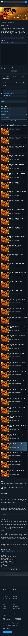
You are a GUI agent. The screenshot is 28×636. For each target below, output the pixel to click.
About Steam (5, 591)
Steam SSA (5, 594)
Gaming (18, 37)
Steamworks (5, 596)
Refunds (4, 615)
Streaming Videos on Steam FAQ (9, 502)
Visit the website (4, 111)
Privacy (4, 606)
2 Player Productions (10, 24)
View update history (5, 114)
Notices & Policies (6, 610)
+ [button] (22, 37)
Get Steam (15, 606)
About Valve (15, 591)
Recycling (15, 598)
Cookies (4, 613)
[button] (3, 5)
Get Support (15, 610)
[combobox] (14, 2)
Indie (2, 37)
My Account (15, 613)
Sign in (2, 67)
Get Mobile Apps (7, 632)
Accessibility (5, 608)
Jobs (14, 594)
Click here (15, 84)
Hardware (15, 596)
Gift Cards (5, 600)
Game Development (10, 37)
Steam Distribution (6, 598)
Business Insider (4, 493)
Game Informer (3, 488)
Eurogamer (3, 484)
